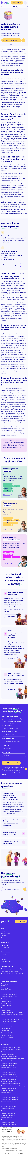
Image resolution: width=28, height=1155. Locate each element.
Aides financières (6, 961)
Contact (3, 935)
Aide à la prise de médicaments (10, 999)
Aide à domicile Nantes (8, 1108)
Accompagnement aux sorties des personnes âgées (11, 989)
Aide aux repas (5, 1017)
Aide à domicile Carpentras (9, 1056)
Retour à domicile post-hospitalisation (12, 973)
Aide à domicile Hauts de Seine (10, 1077)
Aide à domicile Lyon (7, 1092)
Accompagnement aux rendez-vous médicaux (12, 984)
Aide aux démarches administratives (11, 1012)
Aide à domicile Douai (7, 1065)
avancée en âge (15, 176)
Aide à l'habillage (6, 1003)
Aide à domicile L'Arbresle (8, 1081)
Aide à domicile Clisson (7, 1061)
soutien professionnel (14, 811)
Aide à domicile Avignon (8, 1054)
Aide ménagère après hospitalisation (12, 1019)
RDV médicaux (16, 557)
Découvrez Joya (11, 616)
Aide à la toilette (8, 483)
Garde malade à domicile (8, 1033)
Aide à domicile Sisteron (8, 1120)
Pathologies (4, 959)
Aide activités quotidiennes (11, 522)
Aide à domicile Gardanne (8, 1072)
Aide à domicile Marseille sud (9, 1099)
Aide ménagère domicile (8, 1021)
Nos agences (5, 947)
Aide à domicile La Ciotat (8, 1079)
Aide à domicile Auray (7, 1052)
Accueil (3, 931)
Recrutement (5, 938)
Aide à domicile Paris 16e (8, 1113)
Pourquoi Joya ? (5, 933)
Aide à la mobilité (8, 488)
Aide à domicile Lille (7, 1090)
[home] (5, 2)
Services (3, 954)
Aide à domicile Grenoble (8, 1074)
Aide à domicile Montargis (8, 1106)
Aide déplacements (8, 552)
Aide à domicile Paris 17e (8, 1115)
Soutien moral (7, 557)
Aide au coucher (6, 1005)
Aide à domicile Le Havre (8, 1088)
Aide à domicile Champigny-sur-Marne (12, 1058)
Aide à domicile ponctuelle (9, 996)
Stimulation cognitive (7, 1037)
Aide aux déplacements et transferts (12, 1014)
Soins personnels (8, 520)
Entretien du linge (6, 1028)
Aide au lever (5, 1008)
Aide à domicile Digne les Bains (10, 1063)
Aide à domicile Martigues (8, 1101)
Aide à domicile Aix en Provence (10, 1047)
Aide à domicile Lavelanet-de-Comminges (13, 1086)
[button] (17, 2)
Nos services (4, 945)
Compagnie (17, 486)
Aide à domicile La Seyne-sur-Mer (11, 1083)
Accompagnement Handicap (10, 971)
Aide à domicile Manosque (9, 1095)
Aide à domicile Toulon (7, 1122)
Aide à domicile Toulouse (8, 1124)
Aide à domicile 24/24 (7, 992)
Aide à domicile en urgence (9, 994)
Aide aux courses (8, 486)
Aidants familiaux (6, 957)
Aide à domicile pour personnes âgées (12, 969)
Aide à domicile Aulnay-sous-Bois (11, 1049)
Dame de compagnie (7, 1026)
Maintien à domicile (7, 1035)
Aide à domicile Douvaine (8, 1067)
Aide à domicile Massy (7, 1104)
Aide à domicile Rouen (7, 1117)
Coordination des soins (7, 1023)
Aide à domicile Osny (7, 1111)
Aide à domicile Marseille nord (10, 1097)
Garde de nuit (7, 490)
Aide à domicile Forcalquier (9, 1070)
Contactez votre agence (11, 265)
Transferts (16, 520)
